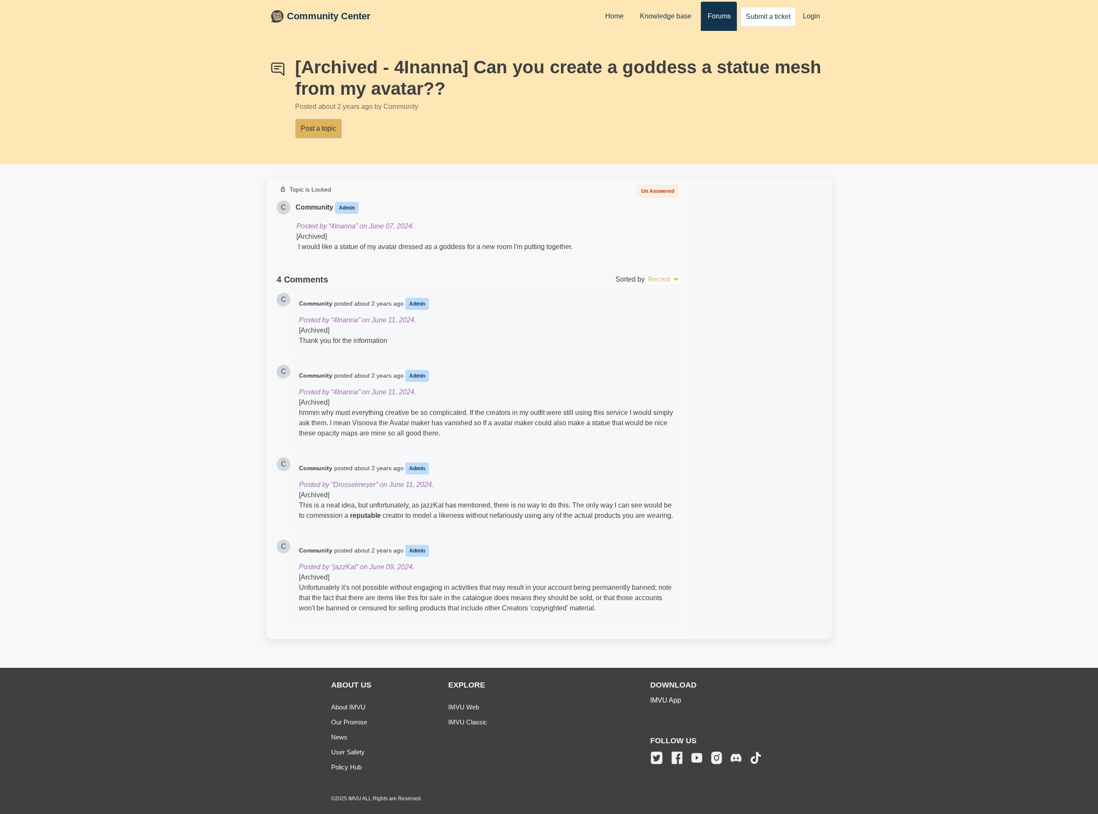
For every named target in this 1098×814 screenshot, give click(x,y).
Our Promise (349, 722)
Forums (719, 16)
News (339, 737)
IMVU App (665, 700)
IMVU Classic (467, 722)
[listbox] (663, 279)
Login (811, 16)
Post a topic (318, 128)
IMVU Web (463, 707)
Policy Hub (346, 767)
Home (614, 16)
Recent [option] (659, 279)
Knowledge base (665, 16)
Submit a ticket (768, 16)
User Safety (348, 752)
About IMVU (348, 707)
